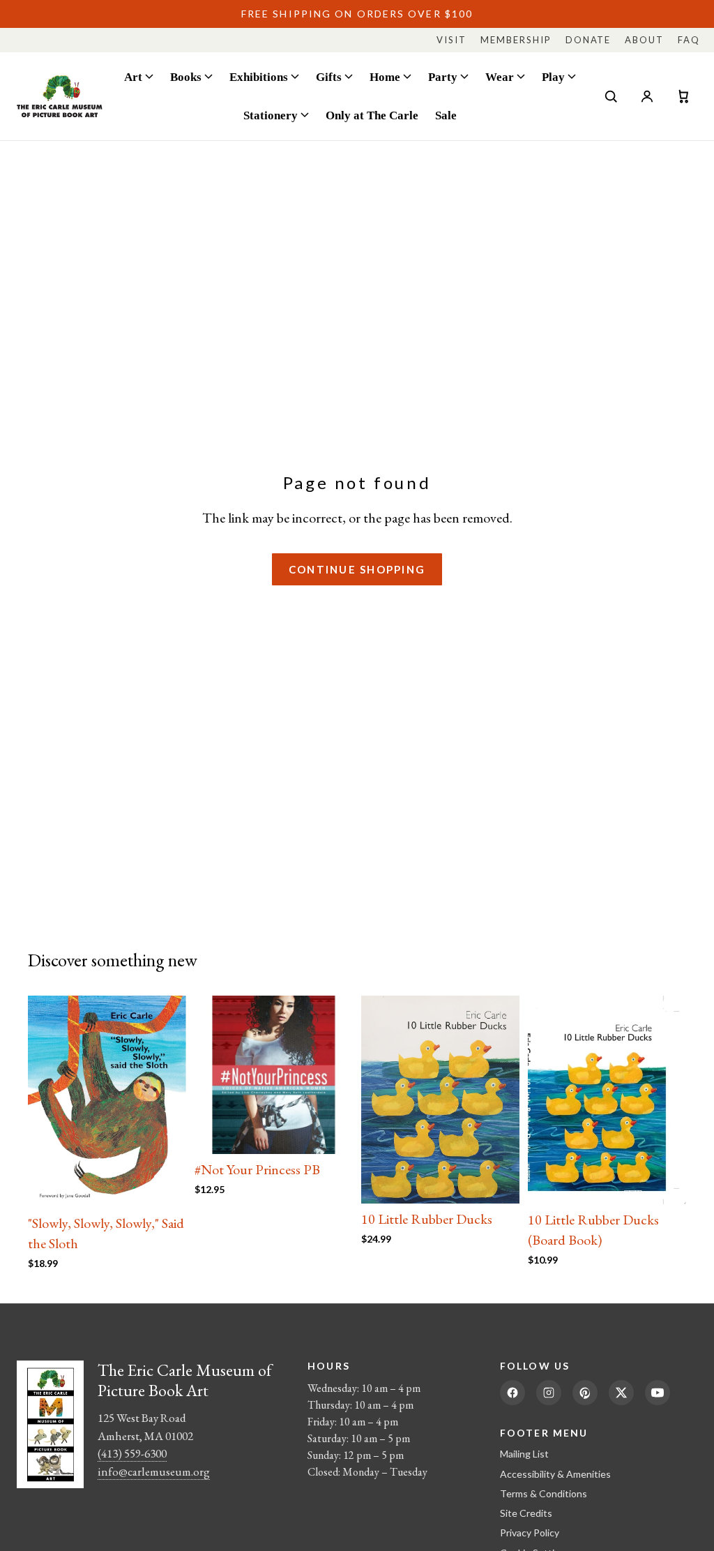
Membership (516, 39)
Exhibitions (258, 77)
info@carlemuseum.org (154, 1471)
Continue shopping (357, 569)
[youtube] (657, 1392)
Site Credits (526, 1513)
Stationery (270, 115)
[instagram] (548, 1392)
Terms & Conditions (543, 1493)
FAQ (689, 39)
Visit (451, 39)
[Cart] (683, 96)
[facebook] (512, 1392)
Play (553, 77)
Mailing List (524, 1454)
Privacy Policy (529, 1532)
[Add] (164, 1186)
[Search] (611, 96)
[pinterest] (585, 1392)
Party (442, 77)
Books (186, 77)
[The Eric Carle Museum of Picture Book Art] (59, 96)
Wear (499, 77)
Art (133, 77)
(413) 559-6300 (132, 1453)
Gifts (329, 77)
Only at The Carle (372, 115)
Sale (446, 115)
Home (385, 77)
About (644, 39)
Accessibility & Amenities (555, 1474)
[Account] (647, 96)
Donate (588, 39)
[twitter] (621, 1392)
